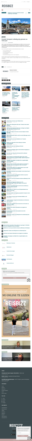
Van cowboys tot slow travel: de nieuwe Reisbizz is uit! (17, 196)
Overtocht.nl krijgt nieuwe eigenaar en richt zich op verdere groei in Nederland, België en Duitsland (25, 94)
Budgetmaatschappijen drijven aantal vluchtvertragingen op (18, 149)
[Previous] (28, 12)
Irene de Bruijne (9, 130)
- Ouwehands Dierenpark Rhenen (11, 376)
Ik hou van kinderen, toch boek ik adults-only (10, 346)
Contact (3, 386)
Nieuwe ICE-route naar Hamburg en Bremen (15, 146)
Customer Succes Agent (11, 251)
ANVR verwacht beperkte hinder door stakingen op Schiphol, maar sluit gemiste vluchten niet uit (18, 129)
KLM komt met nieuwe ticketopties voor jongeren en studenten (16, 233)
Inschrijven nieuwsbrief (5, 390)
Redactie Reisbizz (10, 42)
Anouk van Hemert (9, 126)
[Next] (29, 12)
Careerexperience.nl (4, 417)
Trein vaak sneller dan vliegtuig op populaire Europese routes (18, 192)
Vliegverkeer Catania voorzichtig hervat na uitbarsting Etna (16, 13)
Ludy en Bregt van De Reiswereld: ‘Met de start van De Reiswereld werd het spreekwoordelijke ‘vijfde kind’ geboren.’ (18, 157)
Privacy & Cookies (4, 393)
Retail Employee (9, 259)
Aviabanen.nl (3, 413)
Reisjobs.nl (3, 414)
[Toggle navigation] (2, 10)
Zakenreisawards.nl (4, 416)
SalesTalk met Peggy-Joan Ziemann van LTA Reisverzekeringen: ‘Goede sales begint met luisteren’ (17, 183)
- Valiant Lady (13, 373)
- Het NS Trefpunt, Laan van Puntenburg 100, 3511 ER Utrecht (15, 380)
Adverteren (3, 387)
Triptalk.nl (3, 410)
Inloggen (28, 1)
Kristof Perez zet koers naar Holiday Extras (15, 120)
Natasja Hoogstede (9, 144)
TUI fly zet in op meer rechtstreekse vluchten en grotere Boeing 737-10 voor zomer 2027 (17, 175)
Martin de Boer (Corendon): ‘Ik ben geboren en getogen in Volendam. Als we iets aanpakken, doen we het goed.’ (17, 164)
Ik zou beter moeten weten (7, 358)
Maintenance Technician (11, 243)
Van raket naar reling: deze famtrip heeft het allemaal (17, 153)
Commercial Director (10, 263)
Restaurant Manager (10, 255)
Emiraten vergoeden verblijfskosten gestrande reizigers (16, 108)
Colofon (3, 391)
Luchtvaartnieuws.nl (4, 407)
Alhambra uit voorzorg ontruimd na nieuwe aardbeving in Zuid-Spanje (17, 227)
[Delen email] (7, 80)
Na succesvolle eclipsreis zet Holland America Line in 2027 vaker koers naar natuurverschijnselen (17, 168)
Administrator (9, 247)
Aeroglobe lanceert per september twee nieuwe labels (6, 93)
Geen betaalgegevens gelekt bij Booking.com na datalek (5, 109)
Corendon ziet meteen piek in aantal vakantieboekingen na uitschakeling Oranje (15, 95)
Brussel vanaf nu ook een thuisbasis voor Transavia (16, 138)
